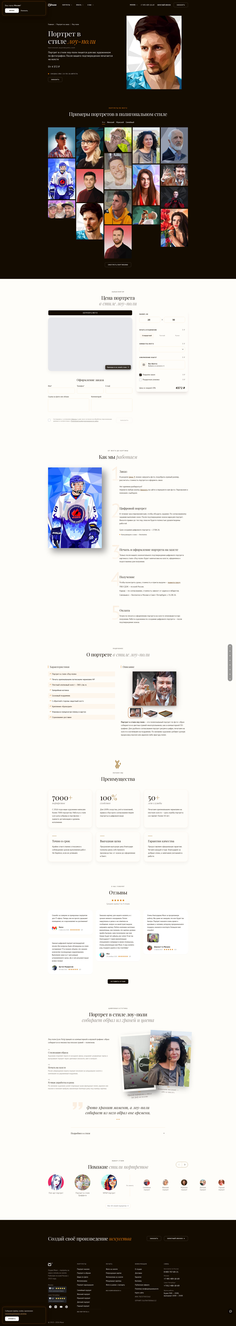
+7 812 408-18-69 (171, 1285)
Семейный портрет (84, 1290)
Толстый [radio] (162, 335)
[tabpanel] (154, 688)
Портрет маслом (83, 1269)
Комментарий (96, 396)
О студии (138, 1269)
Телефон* (80, 386)
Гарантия (138, 1277)
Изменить (24, 10)
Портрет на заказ (62, 24)
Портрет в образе (84, 1273)
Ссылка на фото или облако (58, 396)
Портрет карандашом (85, 1285)
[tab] (135, 712)
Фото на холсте (112, 1269)
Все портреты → (83, 1312)
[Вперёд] (185, 1164)
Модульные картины (113, 1281)
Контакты (138, 1281)
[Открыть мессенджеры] (231, 1311)
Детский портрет (83, 1302)
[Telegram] (50, 1307)
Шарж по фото (82, 1277)
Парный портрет (83, 1306)
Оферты (74, 419)
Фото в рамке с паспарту (115, 1285)
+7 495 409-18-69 (171, 1278)
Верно (12, 10)
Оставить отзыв (118, 981)
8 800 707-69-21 (171, 1272)
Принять (12, 1319)
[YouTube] (61, 1307)
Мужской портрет (83, 1298)
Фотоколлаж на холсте (114, 1277)
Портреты (66, 5)
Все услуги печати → (113, 1290)
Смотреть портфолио (118, 265)
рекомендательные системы (15, 1313)
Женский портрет (83, 1294)
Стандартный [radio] (147, 335)
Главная (51, 24)
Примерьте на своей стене (117, 367)
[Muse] (52, 4)
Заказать (181, 5)
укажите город (174, 582)
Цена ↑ (132, 477)
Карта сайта (139, 1293)
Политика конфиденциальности (146, 1289)
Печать (78, 5)
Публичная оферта (142, 1285)
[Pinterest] (66, 1307)
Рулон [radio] (177, 335)
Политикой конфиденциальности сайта (84, 421)
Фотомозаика (82, 1281)
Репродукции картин (113, 1273)
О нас (89, 5)
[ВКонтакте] (55, 1307)
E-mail (108, 386)
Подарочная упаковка (151, 379)
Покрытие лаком (149, 375)
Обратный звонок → (176, 1238)
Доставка (138, 1273)
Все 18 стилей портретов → (118, 1206)
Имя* (50, 386)
